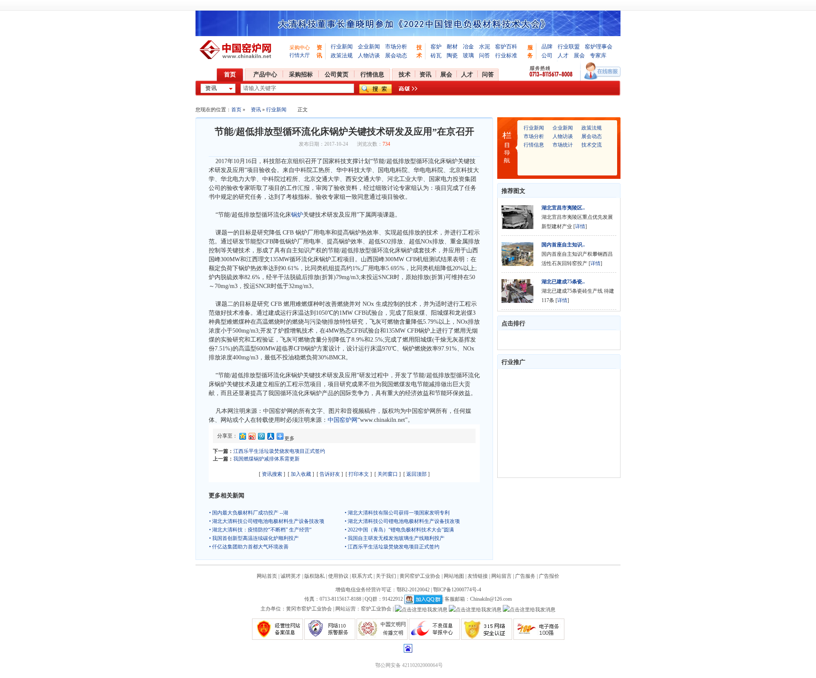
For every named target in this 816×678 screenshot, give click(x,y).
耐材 (452, 46)
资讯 (425, 74)
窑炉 (436, 46)
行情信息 (372, 74)
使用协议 (338, 576)
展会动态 (396, 55)
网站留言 (501, 576)
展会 (579, 55)
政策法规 (342, 55)
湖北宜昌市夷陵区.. (563, 208)
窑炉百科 (506, 46)
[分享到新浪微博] (251, 438)
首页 (230, 74)
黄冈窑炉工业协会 (420, 576)
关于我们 (386, 576)
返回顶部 (416, 474)
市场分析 (396, 46)
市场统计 (562, 145)
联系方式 (362, 576)
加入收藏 (301, 474)
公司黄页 (336, 74)
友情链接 (478, 576)
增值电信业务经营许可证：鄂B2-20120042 (382, 590)
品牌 (546, 46)
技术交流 (591, 145)
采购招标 (301, 74)
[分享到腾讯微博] (261, 438)
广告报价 (549, 576)
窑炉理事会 (598, 46)
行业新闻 (342, 46)
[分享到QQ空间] (242, 438)
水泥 (484, 46)
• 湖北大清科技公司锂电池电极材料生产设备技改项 (266, 521)
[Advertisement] (555, 423)
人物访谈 (369, 55)
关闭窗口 (387, 474)
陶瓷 (452, 55)
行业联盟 (569, 46)
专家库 (598, 55)
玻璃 (468, 55)
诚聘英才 (290, 576)
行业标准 (506, 55)
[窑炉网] (237, 50)
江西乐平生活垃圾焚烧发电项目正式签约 (279, 451)
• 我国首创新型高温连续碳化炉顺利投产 (254, 538)
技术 (405, 74)
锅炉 (297, 215)
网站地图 (454, 576)
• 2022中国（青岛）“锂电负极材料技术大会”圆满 (399, 530)
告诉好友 (330, 474)
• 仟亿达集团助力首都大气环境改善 (249, 547)
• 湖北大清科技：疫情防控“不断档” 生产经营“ (260, 530)
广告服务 (525, 576)
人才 (563, 55)
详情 (580, 226)
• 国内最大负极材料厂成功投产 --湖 (248, 513)
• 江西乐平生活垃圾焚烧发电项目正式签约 (392, 547)
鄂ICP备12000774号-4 (457, 590)
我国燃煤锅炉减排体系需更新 (266, 459)
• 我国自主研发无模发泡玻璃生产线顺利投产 (395, 538)
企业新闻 (369, 46)
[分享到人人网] (270, 438)
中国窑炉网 (342, 420)
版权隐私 (314, 576)
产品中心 (265, 74)
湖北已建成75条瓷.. (563, 282)
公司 (546, 55)
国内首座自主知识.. (563, 245)
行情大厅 (299, 55)
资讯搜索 (272, 474)
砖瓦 (436, 55)
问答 (484, 55)
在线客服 (602, 70)
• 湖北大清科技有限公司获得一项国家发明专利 (397, 513)
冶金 (468, 46)
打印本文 (358, 474)
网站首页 (267, 576)
